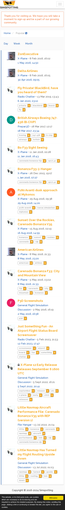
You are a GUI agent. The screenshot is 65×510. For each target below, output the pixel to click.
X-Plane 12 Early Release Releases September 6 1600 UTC (38, 369)
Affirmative (53, 498)
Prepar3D (23, 126)
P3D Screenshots (30, 301)
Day (6, 43)
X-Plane (23, 58)
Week (17, 43)
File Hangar (25, 424)
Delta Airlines (28, 71)
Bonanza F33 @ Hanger (35, 169)
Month (28, 43)
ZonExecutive (28, 54)
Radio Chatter (26, 96)
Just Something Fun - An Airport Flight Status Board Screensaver (38, 331)
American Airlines (31, 249)
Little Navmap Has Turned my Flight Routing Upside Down (37, 454)
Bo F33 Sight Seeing (32, 147)
